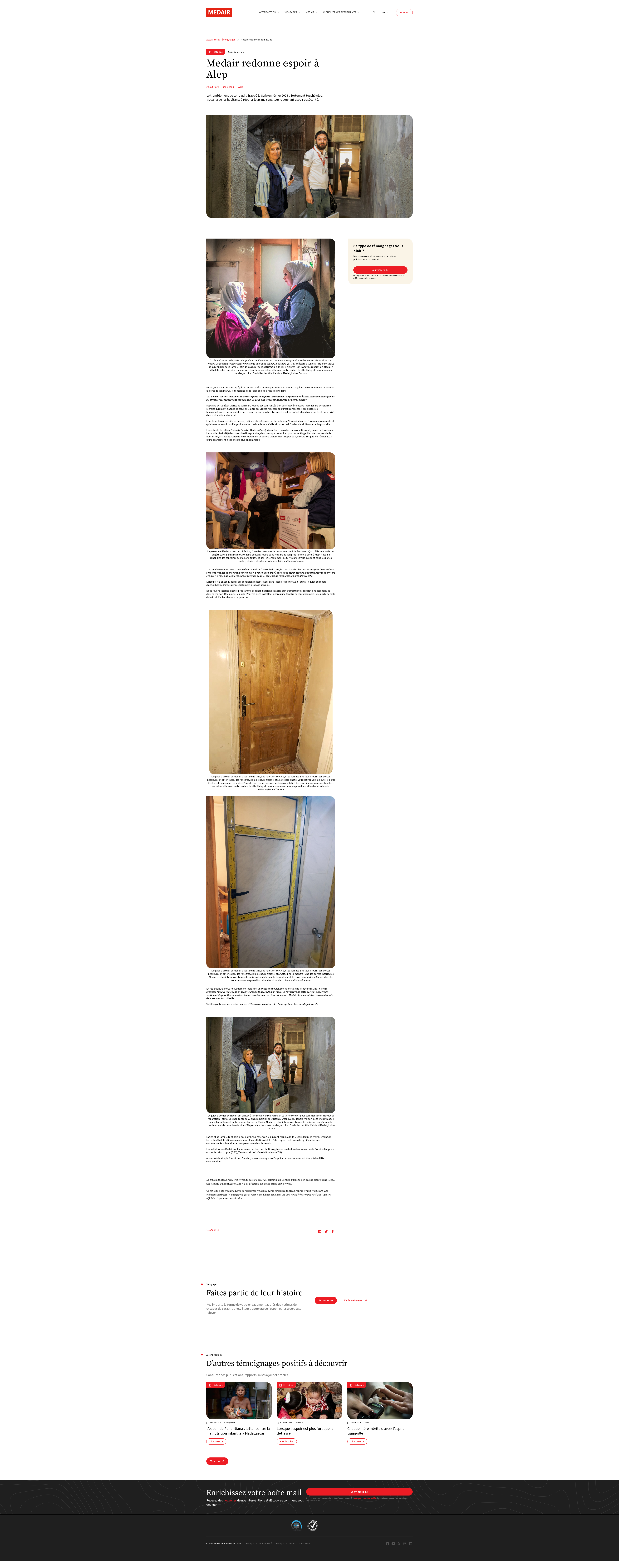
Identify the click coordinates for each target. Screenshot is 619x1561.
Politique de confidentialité (259, 1543)
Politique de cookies (286, 1543)
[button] (269, 12)
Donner (404, 12)
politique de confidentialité (365, 1498)
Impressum (305, 1543)
